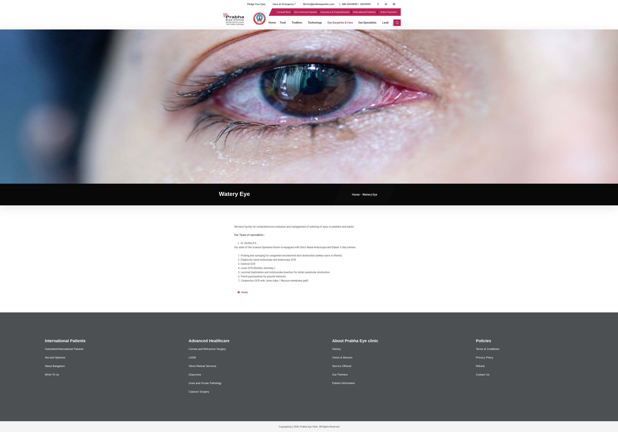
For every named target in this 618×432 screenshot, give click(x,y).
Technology (315, 22)
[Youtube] (394, 4)
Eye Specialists (367, 22)
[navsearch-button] (397, 22)
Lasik (385, 22)
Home (272, 22)
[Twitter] (386, 4)
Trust (283, 22)
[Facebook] (378, 4)
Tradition (297, 22)
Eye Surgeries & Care (340, 22)
